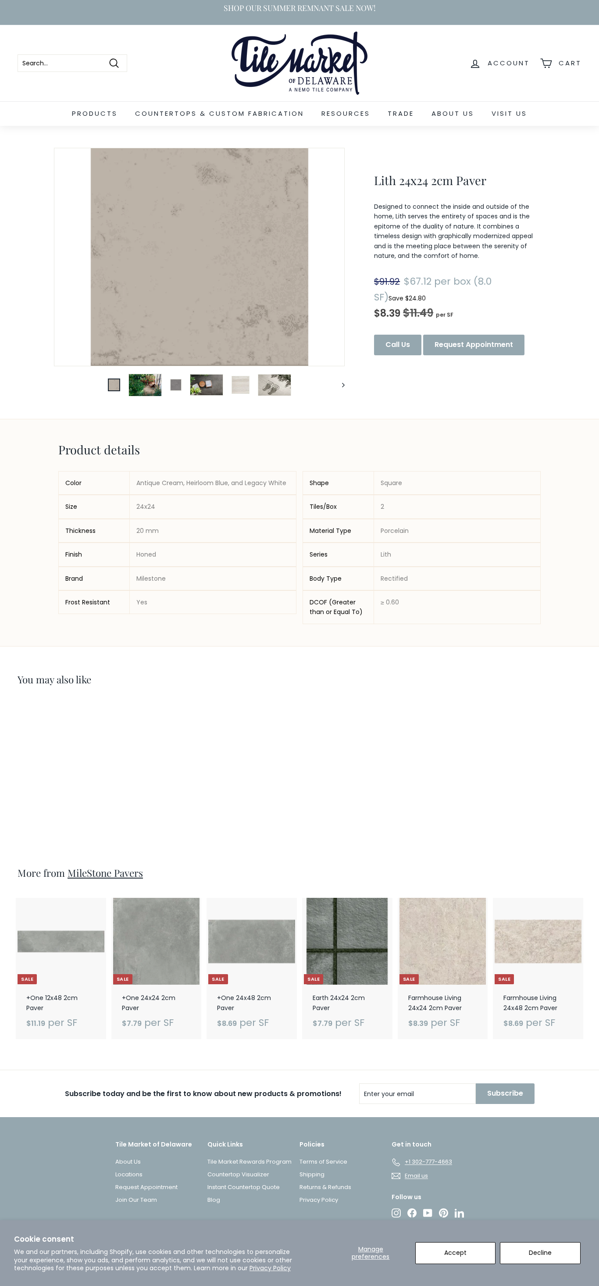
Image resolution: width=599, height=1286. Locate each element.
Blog (213, 1200)
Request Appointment (474, 344)
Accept (455, 1252)
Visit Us (509, 113)
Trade (401, 113)
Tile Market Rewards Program (249, 1161)
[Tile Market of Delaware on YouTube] (427, 1213)
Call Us (397, 344)
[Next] (339, 385)
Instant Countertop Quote (243, 1187)
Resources (345, 113)
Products (95, 113)
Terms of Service (323, 1161)
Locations (129, 1174)
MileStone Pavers (105, 872)
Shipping (312, 1174)
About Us (452, 113)
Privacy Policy (270, 1268)
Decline (540, 1252)
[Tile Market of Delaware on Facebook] (412, 1213)
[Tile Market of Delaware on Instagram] (396, 1213)
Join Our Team (136, 1200)
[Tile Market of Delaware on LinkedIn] (459, 1213)
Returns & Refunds (325, 1187)
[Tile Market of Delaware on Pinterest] (443, 1213)
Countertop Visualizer (238, 1174)
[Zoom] (199, 257)
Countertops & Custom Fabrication (219, 113)
